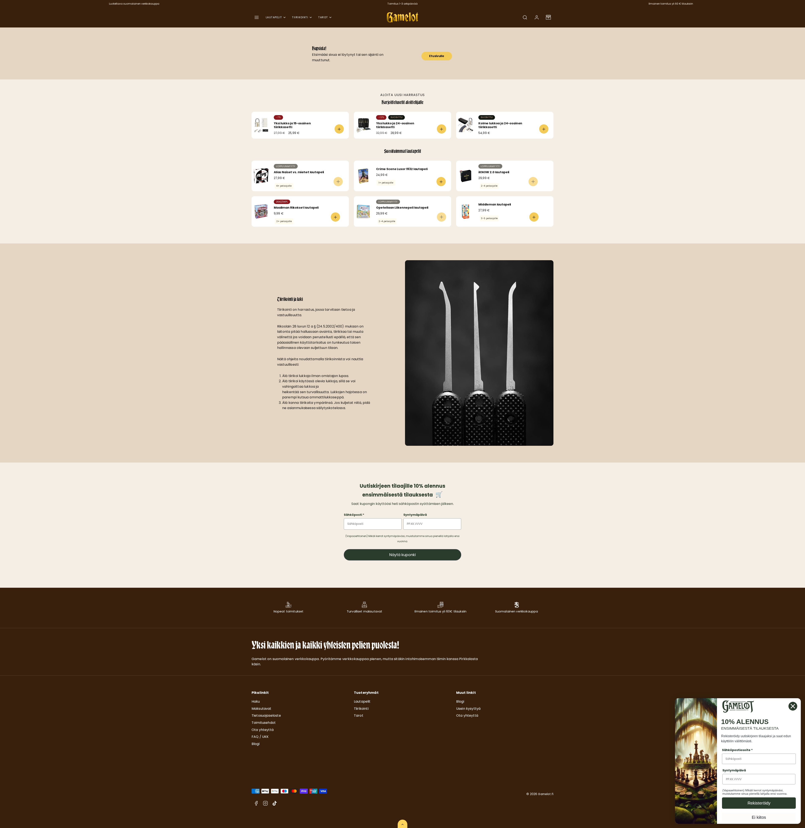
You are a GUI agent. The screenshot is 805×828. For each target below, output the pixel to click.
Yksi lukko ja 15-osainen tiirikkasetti (292, 125)
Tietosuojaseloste (266, 715)
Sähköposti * (354, 515)
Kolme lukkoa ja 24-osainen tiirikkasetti (500, 125)
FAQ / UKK (260, 736)
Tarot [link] (323, 17)
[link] (537, 17)
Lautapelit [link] (274, 17)
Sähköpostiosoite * (737, 750)
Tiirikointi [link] (300, 17)
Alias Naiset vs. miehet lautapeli (299, 172)
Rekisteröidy (759, 803)
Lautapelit (362, 701)
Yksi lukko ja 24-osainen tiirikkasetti (395, 125)
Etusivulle (436, 56)
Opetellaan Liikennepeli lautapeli (402, 207)
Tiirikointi (361, 708)
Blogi (256, 743)
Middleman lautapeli (494, 204)
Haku (256, 701)
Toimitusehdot (264, 722)
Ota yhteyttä (263, 729)
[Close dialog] (792, 706)
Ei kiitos (759, 817)
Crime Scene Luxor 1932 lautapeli (401, 169)
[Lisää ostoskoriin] (339, 129)
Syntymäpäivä (415, 515)
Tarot (358, 715)
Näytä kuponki (402, 554)
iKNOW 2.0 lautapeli (493, 172)
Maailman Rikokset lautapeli (296, 207)
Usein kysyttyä (468, 708)
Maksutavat (261, 708)
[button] (257, 17)
